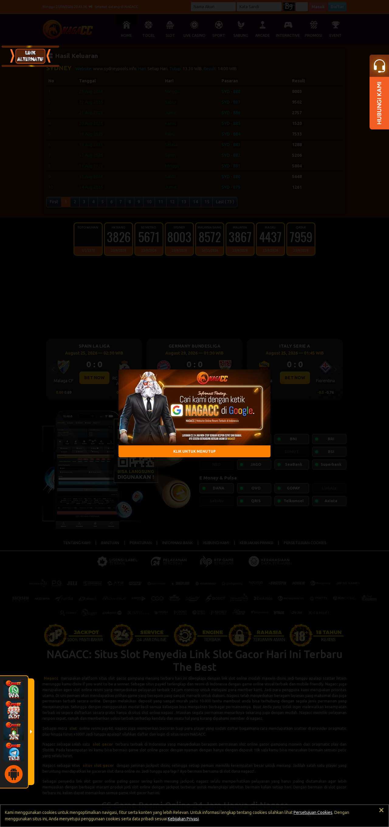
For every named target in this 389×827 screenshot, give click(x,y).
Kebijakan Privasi (183, 818)
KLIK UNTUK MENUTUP (194, 451)
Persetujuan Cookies (313, 812)
